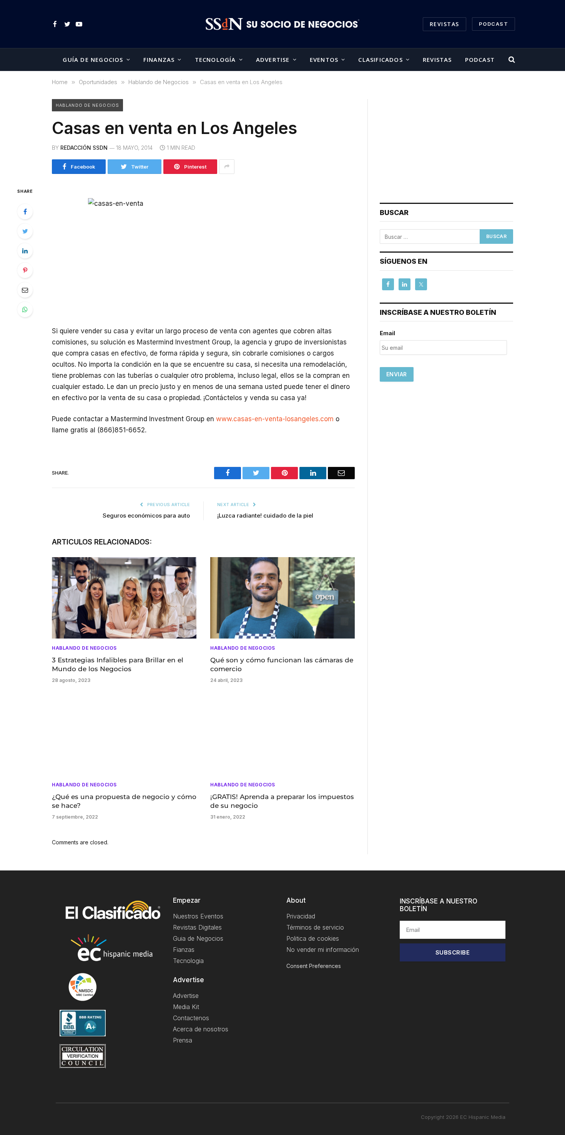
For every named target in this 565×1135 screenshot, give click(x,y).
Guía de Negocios (93, 59)
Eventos (324, 59)
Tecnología (215, 59)
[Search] (511, 59)
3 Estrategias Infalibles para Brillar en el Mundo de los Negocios (117, 664)
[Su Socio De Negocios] (282, 24)
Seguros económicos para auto (146, 515)
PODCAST (493, 24)
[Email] (25, 290)
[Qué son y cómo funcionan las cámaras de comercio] (282, 598)
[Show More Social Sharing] (226, 166)
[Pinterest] (25, 270)
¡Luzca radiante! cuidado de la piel (265, 515)
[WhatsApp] (25, 309)
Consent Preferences (313, 966)
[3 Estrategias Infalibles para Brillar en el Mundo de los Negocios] (124, 598)
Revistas (444, 24)
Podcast (480, 59)
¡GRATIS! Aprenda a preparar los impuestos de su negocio (282, 801)
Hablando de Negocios (87, 105)
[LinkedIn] (25, 250)
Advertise (273, 59)
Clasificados (380, 59)
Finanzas (159, 59)
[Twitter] (25, 231)
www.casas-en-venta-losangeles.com (275, 419)
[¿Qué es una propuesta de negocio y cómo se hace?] (124, 734)
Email (387, 333)
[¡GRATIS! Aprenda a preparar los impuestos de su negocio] (282, 734)
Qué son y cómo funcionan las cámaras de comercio (281, 664)
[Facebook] (25, 211)
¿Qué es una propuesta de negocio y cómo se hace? (124, 801)
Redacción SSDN (84, 147)
